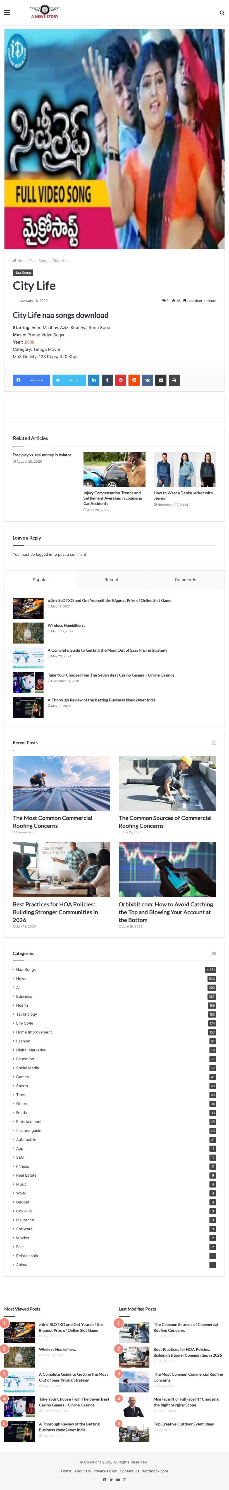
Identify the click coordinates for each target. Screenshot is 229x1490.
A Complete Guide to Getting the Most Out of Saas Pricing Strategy (107, 650)
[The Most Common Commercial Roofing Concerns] (61, 783)
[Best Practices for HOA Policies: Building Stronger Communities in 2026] (61, 869)
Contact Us (129, 1471)
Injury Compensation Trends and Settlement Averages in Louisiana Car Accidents (113, 498)
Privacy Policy (105, 1471)
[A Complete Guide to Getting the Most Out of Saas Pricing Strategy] (28, 657)
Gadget (22, 1202)
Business (24, 996)
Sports (22, 1086)
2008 (29, 342)
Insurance (25, 1220)
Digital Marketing (31, 1050)
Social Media (27, 1068)
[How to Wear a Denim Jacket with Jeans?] (185, 469)
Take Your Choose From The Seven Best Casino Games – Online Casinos (111, 675)
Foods (21, 1112)
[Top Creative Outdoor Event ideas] (134, 1431)
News (21, 978)
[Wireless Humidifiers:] (28, 633)
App (19, 1148)
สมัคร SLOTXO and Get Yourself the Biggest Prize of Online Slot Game (109, 600)
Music (21, 1184)
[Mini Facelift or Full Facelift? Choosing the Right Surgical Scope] (134, 1406)
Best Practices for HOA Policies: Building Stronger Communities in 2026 (55, 912)
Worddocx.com (155, 1471)
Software (24, 1229)
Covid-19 (24, 1211)
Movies (22, 1238)
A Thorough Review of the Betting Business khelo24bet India (102, 699)
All (18, 987)
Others (22, 1103)
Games (22, 1077)
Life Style (24, 1023)
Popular (40, 579)
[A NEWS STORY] (44, 12)
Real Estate (26, 1175)
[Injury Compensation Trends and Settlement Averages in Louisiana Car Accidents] (115, 469)
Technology (26, 1014)
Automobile (26, 1139)
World (21, 1193)
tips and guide (28, 1130)
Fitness (22, 1166)
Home (22, 260)
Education (25, 1059)
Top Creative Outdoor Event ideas (184, 1424)
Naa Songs (40, 260)
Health (22, 1005)
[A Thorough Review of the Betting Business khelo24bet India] (28, 707)
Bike (20, 1247)
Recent (111, 579)
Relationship (27, 1256)
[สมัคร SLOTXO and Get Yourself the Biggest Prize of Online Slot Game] (28, 608)
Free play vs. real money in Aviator (42, 454)
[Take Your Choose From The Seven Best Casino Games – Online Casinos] (28, 682)
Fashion (23, 1041)
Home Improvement (34, 1032)
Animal (22, 1264)
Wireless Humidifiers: (66, 625)
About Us (82, 1471)
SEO (20, 1157)
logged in (44, 554)
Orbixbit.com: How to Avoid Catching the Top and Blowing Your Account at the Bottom (166, 912)
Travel (21, 1094)
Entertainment (29, 1121)
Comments (185, 579)
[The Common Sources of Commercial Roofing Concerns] (167, 783)
